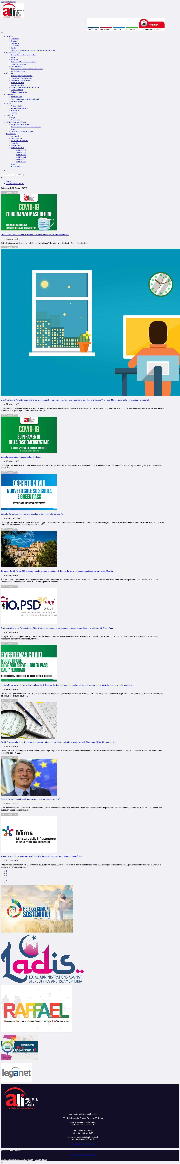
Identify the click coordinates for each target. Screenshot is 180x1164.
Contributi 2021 (21, 155)
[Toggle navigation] (2, 32)
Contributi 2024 (21, 162)
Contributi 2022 (21, 157)
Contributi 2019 (21, 150)
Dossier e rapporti (17, 101)
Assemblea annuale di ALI (20, 108)
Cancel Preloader (8, 2)
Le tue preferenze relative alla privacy (17, 1160)
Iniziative (14, 113)
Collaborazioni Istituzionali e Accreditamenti (26, 127)
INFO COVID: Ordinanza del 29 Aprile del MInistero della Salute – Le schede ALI (35, 234)
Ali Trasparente (11, 134)
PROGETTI (9, 115)
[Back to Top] (2, 1162)
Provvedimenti (15, 145)
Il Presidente (15, 39)
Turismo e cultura (17, 90)
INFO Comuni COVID (15, 184)
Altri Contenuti (15, 166)
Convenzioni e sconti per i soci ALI (22, 131)
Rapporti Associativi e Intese (20, 124)
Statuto (13, 48)
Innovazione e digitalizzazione (21, 78)
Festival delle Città (17, 106)
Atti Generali (15, 136)
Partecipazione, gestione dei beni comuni (25, 87)
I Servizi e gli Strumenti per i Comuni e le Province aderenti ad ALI (33, 50)
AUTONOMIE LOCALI (13, 53)
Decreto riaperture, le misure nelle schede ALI (21, 457)
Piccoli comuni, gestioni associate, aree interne (27, 69)
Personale (14, 60)
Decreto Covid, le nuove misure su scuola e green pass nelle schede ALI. (32, 514)
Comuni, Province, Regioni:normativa (23, 55)
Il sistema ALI (15, 43)
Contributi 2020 (21, 152)
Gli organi (14, 41)
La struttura (15, 46)
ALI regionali (15, 111)
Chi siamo (9, 36)
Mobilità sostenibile (17, 85)
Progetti (13, 118)
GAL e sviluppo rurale (18, 71)
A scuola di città (16, 97)
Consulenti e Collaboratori (19, 141)
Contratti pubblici (16, 66)
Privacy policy (41, 1160)
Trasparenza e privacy (18, 64)
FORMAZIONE (10, 94)
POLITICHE (9, 73)
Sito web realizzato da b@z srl (83, 1155)
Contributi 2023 (21, 159)
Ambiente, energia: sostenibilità (21, 76)
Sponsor (13, 129)
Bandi (13, 57)
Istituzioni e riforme (17, 83)
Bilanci (13, 164)
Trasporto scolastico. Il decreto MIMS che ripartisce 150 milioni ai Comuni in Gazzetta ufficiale (41, 856)
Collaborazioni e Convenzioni (16, 122)
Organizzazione (16, 138)
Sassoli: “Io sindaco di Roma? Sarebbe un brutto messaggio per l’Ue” (30, 799)
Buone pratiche (16, 120)
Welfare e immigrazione (19, 92)
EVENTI (8, 104)
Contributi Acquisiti (17, 148)
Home (8, 181)
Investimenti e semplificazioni (21, 80)
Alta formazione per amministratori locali (25, 99)
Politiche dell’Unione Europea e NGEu (23, 62)
